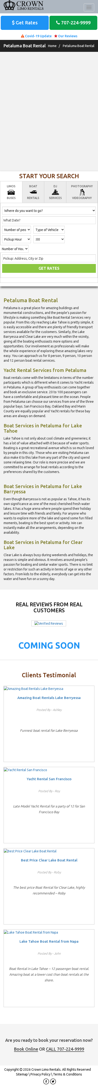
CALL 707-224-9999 (65, 1049)
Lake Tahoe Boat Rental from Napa (49, 941)
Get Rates (26, 22)
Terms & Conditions (67, 1074)
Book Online (26, 1049)
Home (52, 46)
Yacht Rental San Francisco (49, 779)
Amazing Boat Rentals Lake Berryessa (49, 698)
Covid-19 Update (38, 36)
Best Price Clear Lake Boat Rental (49, 860)
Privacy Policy (40, 1074)
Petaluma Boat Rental (78, 46)
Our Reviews (67, 36)
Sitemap (22, 1074)
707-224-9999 (75, 22)
